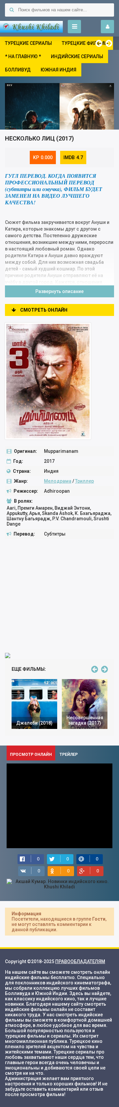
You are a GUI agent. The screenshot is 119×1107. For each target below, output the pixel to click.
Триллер (84, 481)
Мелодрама (57, 481)
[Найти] (11, 10)
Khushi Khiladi (31, 27)
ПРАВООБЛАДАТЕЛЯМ (80, 961)
